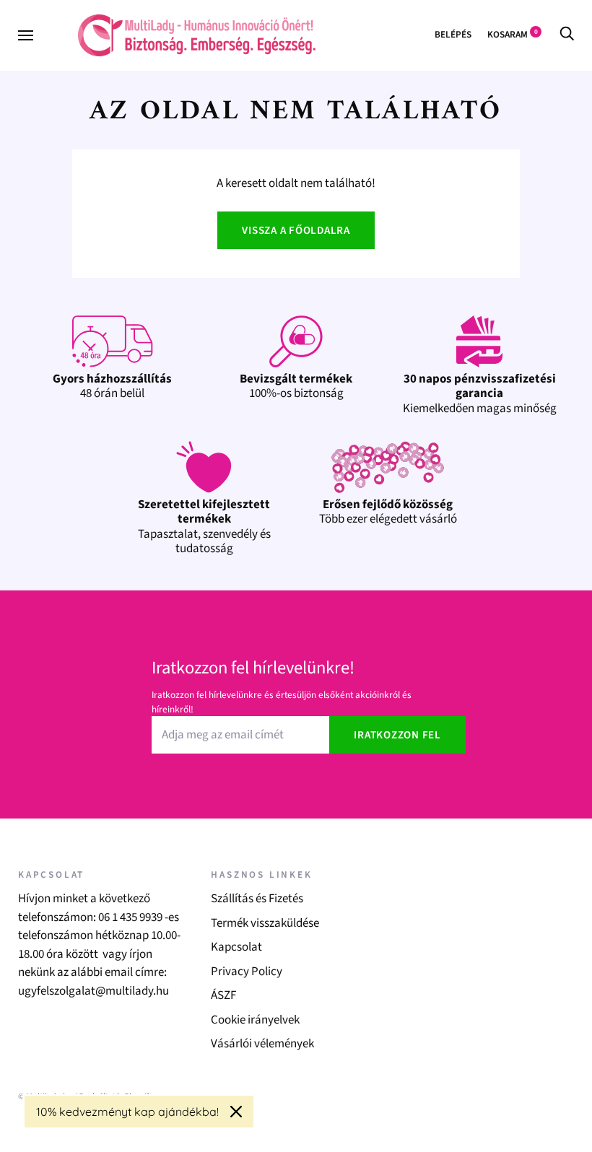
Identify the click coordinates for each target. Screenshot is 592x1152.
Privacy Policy (246, 971)
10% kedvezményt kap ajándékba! (127, 1111)
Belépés (453, 34)
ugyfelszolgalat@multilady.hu (93, 991)
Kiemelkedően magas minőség (480, 393)
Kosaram (512, 34)
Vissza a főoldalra (296, 230)
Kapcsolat (236, 947)
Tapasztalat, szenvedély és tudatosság (204, 526)
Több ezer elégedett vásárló (388, 512)
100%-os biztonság (296, 386)
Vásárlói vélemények (262, 1043)
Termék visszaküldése (265, 923)
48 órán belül (112, 386)
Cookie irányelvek (255, 1020)
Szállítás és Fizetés (257, 898)
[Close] (236, 1111)
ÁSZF (223, 995)
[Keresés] (567, 34)
